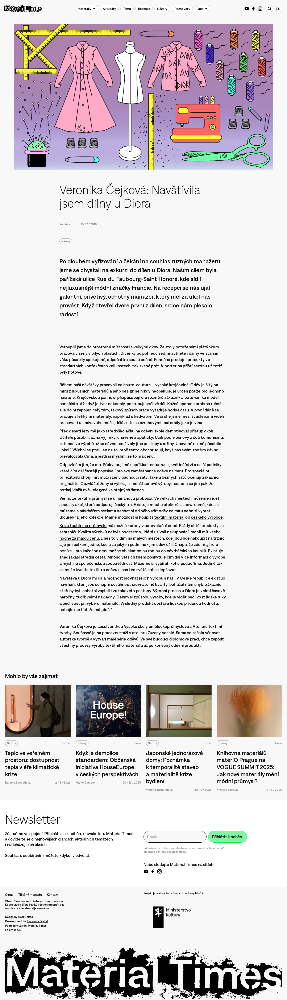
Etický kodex (13, 929)
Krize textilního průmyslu (83, 525)
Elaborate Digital (37, 921)
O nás (9, 894)
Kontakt (52, 894)
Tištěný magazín (30, 894)
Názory (65, 241)
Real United (25, 916)
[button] (86, 8)
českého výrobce (207, 517)
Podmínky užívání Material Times (25, 925)
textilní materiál (169, 517)
